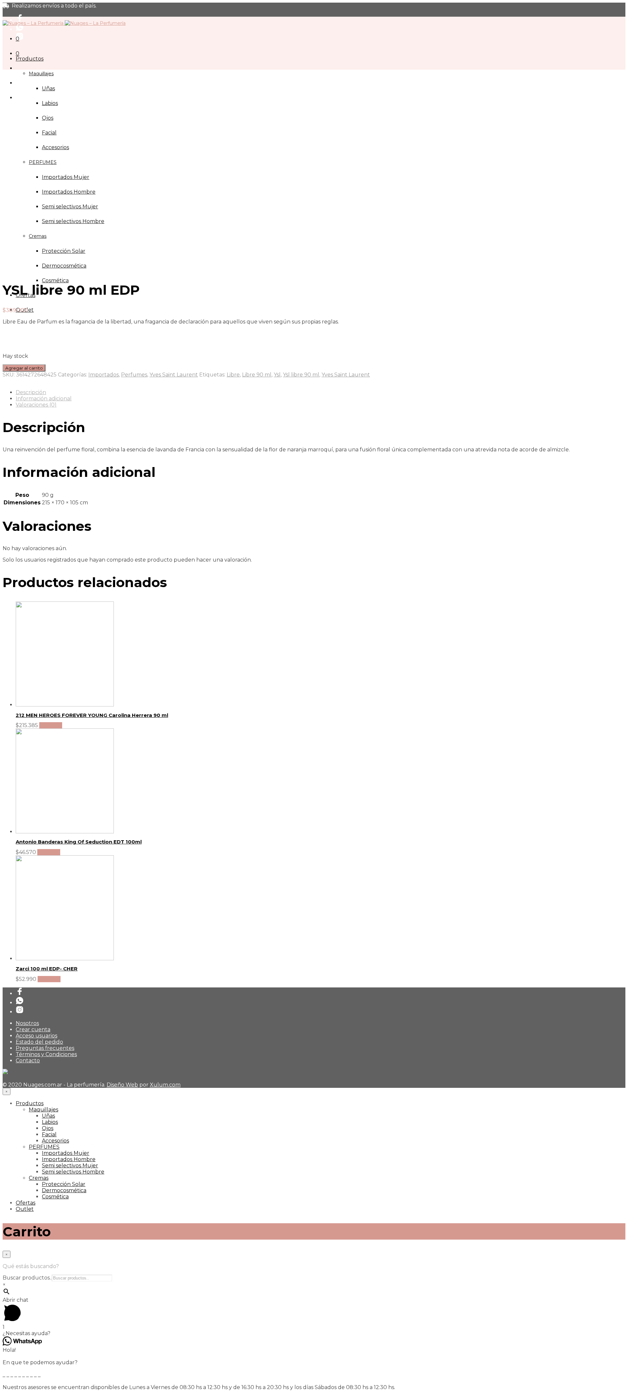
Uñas (48, 88)
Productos (30, 59)
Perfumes (134, 375)
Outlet (25, 1209)
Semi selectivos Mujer (70, 1165)
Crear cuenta (33, 1029)
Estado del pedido (39, 1042)
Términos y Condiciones (46, 1054)
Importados (103, 375)
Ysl (277, 375)
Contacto (28, 1060)
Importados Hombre (69, 1159)
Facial (49, 133)
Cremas (38, 1178)
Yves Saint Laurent (173, 375)
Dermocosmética (64, 266)
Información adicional (44, 398)
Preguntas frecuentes (45, 1048)
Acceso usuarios (36, 1036)
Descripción (31, 392)
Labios (50, 103)
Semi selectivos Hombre (73, 1172)
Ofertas (25, 1203)
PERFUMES (44, 1147)
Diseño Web (122, 1085)
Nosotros (27, 1023)
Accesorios (55, 1141)
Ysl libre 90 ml (301, 375)
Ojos (47, 118)
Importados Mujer (65, 1153)
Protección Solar (63, 1184)
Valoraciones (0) (36, 405)
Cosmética (55, 280)
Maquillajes (41, 74)
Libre (233, 375)
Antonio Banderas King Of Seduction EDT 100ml (79, 842)
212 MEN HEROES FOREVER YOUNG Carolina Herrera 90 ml (92, 715)
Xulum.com (165, 1085)
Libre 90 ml (256, 375)
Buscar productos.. (27, 1278)
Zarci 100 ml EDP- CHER (47, 969)
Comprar (50, 725)
